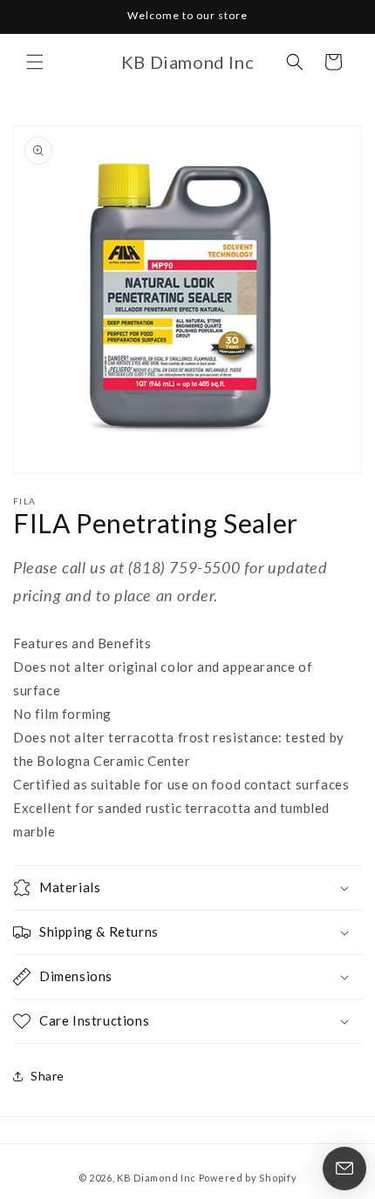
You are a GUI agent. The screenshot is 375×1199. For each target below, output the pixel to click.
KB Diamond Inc (156, 1177)
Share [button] (48, 1075)
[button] (35, 62)
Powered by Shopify (248, 1177)
